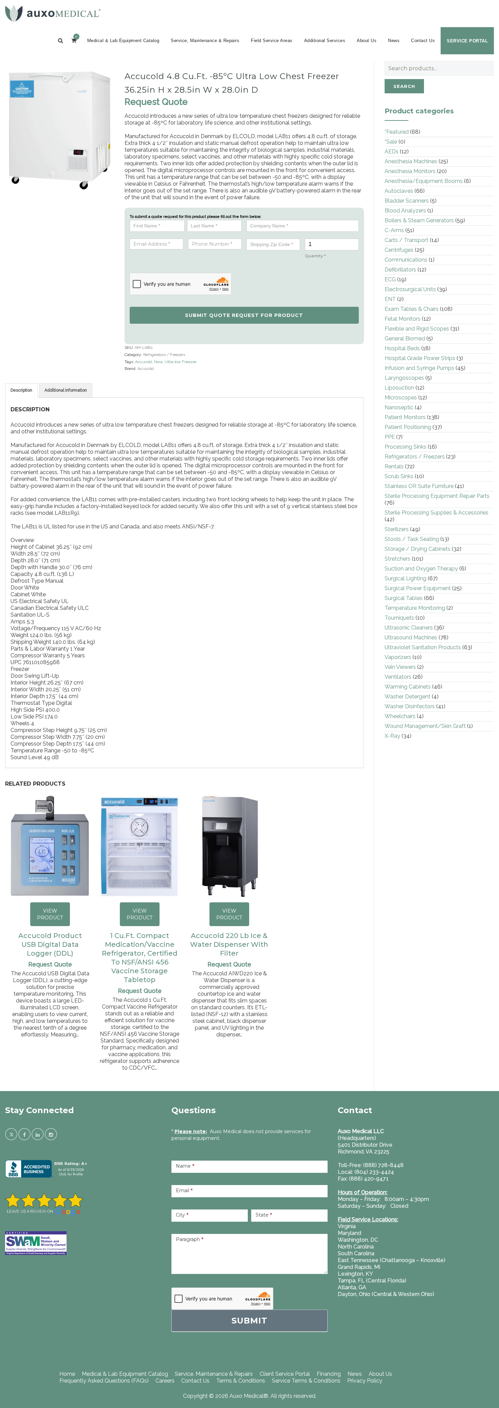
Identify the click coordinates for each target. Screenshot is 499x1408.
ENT (390, 299)
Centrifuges (399, 250)
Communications (406, 260)
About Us (366, 40)
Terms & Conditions (240, 1380)
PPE (390, 437)
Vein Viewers (400, 667)
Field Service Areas (272, 40)
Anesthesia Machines (411, 161)
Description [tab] (21, 390)
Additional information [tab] (65, 390)
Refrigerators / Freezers (164, 355)
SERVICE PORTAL (467, 40)
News (394, 40)
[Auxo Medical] (52, 13)
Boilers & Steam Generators (419, 220)
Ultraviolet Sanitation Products (423, 647)
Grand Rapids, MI (359, 1267)
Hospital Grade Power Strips (420, 358)
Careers (164, 1380)
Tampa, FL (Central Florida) (372, 1280)
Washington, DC (358, 1240)
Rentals (394, 466)
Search (404, 86)
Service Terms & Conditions (306, 1380)
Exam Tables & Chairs (412, 309)
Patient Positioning (408, 427)
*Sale (391, 141)
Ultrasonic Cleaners (409, 627)
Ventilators (398, 677)
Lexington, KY (355, 1274)
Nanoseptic (399, 407)
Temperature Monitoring (415, 608)
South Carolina (356, 1253)
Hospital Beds (402, 348)
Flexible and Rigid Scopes (417, 328)
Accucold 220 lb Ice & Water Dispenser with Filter (229, 944)
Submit (249, 1321)
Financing (329, 1374)
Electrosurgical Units (410, 289)
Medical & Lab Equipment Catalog (123, 40)
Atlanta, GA (352, 1287)
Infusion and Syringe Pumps (419, 368)
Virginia (347, 1226)
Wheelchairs (400, 716)
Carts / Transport (406, 240)
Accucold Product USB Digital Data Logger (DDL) (50, 944)
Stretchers (397, 559)
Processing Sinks (405, 447)
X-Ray (392, 736)
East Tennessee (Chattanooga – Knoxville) (391, 1260)
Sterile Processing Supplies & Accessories (436, 512)
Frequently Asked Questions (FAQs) (104, 1380)
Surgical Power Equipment (418, 588)
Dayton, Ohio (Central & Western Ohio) (386, 1294)
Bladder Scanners (407, 201)
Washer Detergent (407, 696)
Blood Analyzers (405, 210)
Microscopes (401, 397)
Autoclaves (399, 191)
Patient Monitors (405, 417)
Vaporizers (398, 657)
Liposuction (399, 387)
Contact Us (423, 40)
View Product (50, 914)
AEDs (392, 151)
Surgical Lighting (405, 578)
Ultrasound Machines (411, 637)
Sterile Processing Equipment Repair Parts (437, 496)
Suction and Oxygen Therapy (421, 568)
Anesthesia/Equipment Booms (424, 181)
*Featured (397, 132)
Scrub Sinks (399, 476)
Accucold (143, 361)
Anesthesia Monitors (410, 171)
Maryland (349, 1233)
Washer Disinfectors (410, 706)
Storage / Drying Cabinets (417, 549)
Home (67, 1374)
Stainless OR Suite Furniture (419, 486)
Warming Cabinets (408, 686)
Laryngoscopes (404, 378)
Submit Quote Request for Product (244, 315)
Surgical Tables (404, 598)
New (158, 361)
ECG (390, 279)
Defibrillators (400, 269)
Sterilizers (397, 529)
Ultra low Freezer (181, 361)
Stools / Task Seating (412, 539)
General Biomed (405, 338)
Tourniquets (399, 618)
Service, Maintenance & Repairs (205, 40)
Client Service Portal (285, 1374)
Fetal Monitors (403, 319)
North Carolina (356, 1246)
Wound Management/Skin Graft (425, 726)
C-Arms (394, 230)
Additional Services (325, 40)
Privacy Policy (364, 1380)
